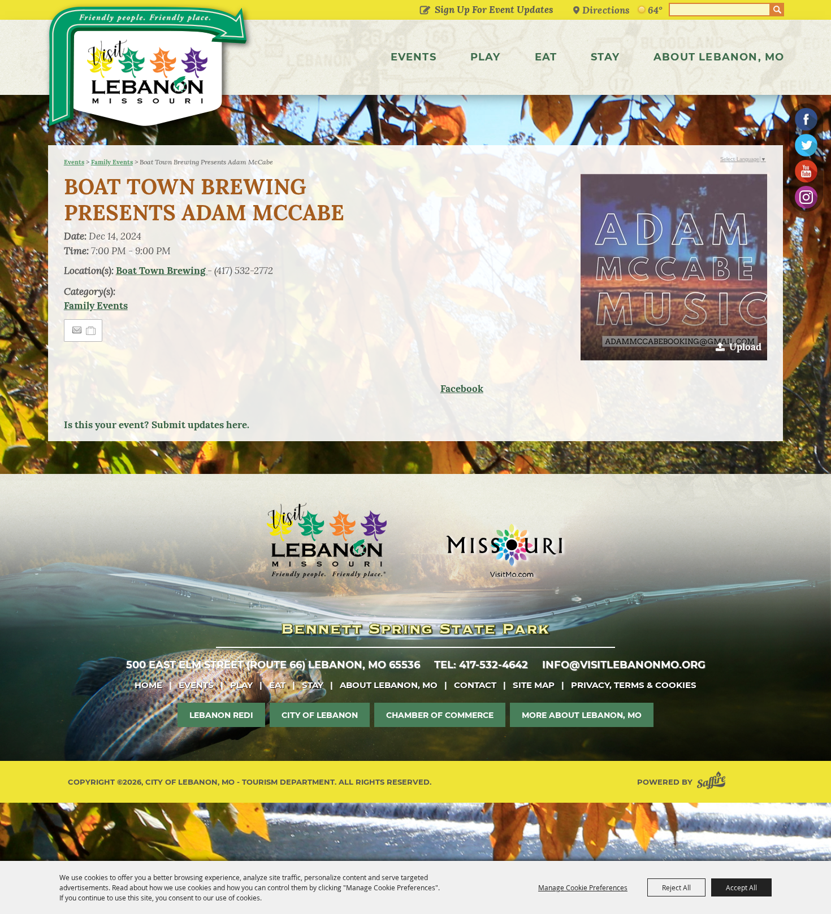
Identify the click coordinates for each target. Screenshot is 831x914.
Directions (606, 10)
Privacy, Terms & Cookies (633, 685)
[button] (674, 267)
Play (485, 57)
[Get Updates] (484, 9)
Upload (745, 347)
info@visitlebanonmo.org (624, 665)
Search (777, 9)
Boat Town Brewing (161, 270)
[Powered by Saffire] (713, 782)
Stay (605, 57)
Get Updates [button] (425, 10)
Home (148, 685)
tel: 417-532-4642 (481, 665)
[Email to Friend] (77, 330)
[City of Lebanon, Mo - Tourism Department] (150, 70)
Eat (546, 57)
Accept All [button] (741, 887)
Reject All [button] (676, 887)
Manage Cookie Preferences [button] (582, 887)
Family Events (112, 162)
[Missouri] (504, 550)
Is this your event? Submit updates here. (156, 425)
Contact (475, 685)
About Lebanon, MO (718, 57)
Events (413, 57)
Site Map (534, 685)
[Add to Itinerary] (91, 330)
